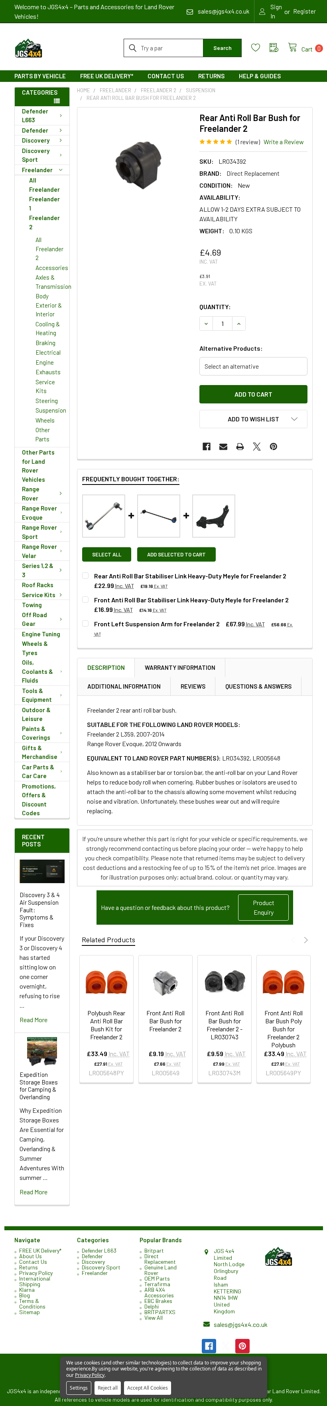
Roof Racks (37, 584)
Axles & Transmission (52, 282)
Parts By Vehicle (40, 75)
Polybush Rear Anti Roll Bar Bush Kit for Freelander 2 (106, 1025)
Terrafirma (157, 1284)
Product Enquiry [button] (263, 907)
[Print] (240, 446)
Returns (211, 75)
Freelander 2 (44, 222)
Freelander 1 (44, 203)
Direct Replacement (160, 1259)
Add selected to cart (176, 554)
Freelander (37, 169)
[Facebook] (206, 446)
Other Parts (42, 434)
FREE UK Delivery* (106, 75)
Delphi (151, 1306)
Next (304, 940)
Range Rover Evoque (39, 512)
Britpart (154, 1250)
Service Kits (45, 386)
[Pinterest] (273, 446)
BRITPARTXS (159, 1312)
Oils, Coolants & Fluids (37, 671)
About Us (30, 1256)
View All (153, 1317)
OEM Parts (157, 1278)
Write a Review (284, 141)
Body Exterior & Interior (48, 305)
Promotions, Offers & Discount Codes (39, 799)
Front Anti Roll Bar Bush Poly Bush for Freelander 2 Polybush (283, 1029)
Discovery (35, 140)
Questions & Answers (258, 686)
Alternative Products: (231, 348)
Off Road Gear (34, 619)
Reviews (193, 686)
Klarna (27, 1289)
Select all (106, 554)
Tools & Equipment (37, 695)
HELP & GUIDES (260, 75)
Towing (32, 604)
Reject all (108, 1387)
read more (33, 1019)
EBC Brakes (158, 1300)
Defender (35, 130)
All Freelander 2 (49, 248)
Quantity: (215, 306)
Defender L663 (35, 115)
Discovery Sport (35, 155)
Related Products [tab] (108, 939)
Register (304, 11)
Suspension (50, 410)
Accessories (51, 267)
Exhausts (48, 371)
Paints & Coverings (36, 733)
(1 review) (248, 141)
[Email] (223, 446)
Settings (79, 1387)
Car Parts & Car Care (38, 771)
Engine (44, 362)
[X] (257, 446)
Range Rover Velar (39, 551)
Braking (45, 342)
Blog (24, 1295)
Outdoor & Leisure (36, 714)
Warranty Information (180, 667)
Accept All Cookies (147, 1387)
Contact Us (166, 75)
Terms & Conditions (32, 1303)
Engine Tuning (41, 633)
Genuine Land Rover (160, 1270)
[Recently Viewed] (279, 48)
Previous (294, 940)
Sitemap (29, 1312)
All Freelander (44, 185)
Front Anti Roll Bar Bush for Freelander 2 (165, 1021)
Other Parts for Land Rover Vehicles (38, 466)
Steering (46, 400)
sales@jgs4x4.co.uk (241, 1324)
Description (106, 667)
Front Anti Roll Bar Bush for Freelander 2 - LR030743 (224, 1025)
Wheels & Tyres (35, 648)
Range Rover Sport (39, 532)
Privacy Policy (36, 1272)
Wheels (45, 420)
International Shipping (34, 1281)
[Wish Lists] (260, 48)
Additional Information (124, 686)
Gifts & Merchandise (39, 752)
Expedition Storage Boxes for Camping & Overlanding (39, 1085)
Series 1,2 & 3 (37, 570)
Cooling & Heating (47, 328)
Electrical (48, 352)
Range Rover (30, 493)
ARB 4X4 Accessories (159, 1292)
